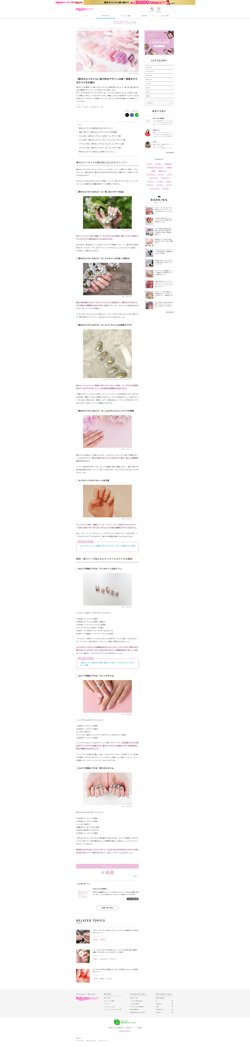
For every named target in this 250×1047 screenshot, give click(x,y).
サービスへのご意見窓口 (137, 1006)
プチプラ (150, 181)
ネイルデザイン (94, 107)
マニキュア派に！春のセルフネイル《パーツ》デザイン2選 (100, 147)
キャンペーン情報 (125, 16)
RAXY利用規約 (134, 1009)
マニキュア (109, 978)
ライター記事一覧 (132, 899)
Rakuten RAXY (84, 9)
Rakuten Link (159, 1009)
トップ (86, 16)
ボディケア (149, 79)
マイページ (107, 1004)
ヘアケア (148, 84)
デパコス (159, 185)
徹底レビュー (162, 171)
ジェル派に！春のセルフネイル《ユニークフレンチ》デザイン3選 (102, 140)
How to (78, 107)
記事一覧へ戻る (107, 907)
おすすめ (86, 107)
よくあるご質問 (164, 16)
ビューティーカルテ (109, 1006)
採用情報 (139, 1027)
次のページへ (107, 866)
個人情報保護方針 (119, 1027)
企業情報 (110, 1027)
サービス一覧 (79, 1040)
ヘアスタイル (153, 178)
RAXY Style (105, 16)
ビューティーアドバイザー (111, 1009)
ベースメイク (150, 71)
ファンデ (169, 185)
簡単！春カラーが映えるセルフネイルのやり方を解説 (98, 132)
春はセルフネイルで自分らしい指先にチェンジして (97, 151)
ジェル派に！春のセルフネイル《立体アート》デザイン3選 (100, 136)
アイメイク (149, 75)
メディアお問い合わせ (136, 1001)
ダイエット (150, 185)
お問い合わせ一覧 (91, 1040)
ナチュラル (113, 959)
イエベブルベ (164, 178)
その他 (148, 96)
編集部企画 (168, 164)
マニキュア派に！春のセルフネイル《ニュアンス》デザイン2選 (101, 144)
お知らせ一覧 (134, 998)
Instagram (158, 1004)
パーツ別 (159, 181)
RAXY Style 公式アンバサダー (155, 167)
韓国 (153, 171)
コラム (148, 92)
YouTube (158, 1012)
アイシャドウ (150, 174)
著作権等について (130, 1027)
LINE (157, 1006)
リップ (169, 174)
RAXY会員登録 (160, 998)
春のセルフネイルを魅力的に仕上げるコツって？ (96, 128)
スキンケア (149, 67)
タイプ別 (165, 189)
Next (135, 876)
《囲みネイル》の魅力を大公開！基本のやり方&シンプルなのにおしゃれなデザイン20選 (107, 663)
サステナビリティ (103, 1040)
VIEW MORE (169, 153)
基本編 (101, 978)
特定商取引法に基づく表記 (137, 1012)
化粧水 (168, 181)
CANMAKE (102, 939)
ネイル (82, 104)
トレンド (161, 174)
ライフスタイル (154, 189)
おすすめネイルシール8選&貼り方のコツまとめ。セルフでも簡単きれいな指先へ (107, 547)
